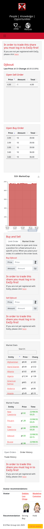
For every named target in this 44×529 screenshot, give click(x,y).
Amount (21, 79)
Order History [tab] (26, 452)
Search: (22, 349)
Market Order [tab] (28, 241)
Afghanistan (12, 362)
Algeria (10, 376)
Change (35, 357)
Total (33, 79)
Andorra (11, 388)
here (16, 54)
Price (10, 79)
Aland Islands (13, 366)
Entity (11, 357)
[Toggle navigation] (4, 36)
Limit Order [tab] (13, 241)
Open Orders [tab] (10, 452)
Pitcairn (10, 420)
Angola (10, 393)
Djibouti (10, 435)
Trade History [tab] (10, 457)
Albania (10, 371)
